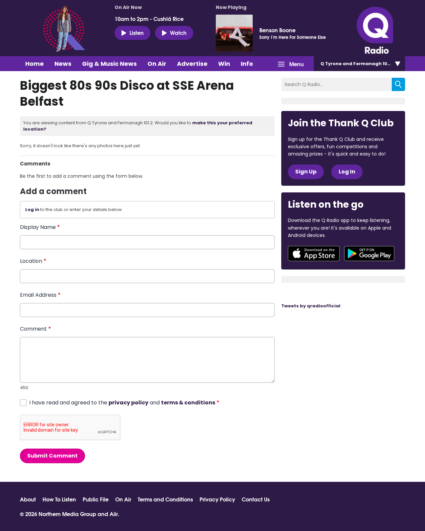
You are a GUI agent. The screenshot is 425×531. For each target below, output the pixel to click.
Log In (347, 171)
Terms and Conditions (165, 499)
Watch (178, 32)
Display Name (40, 227)
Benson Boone (277, 30)
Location (33, 261)
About (28, 499)
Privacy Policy (217, 499)
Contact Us (256, 499)
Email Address (40, 295)
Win (224, 63)
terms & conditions (188, 402)
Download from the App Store (314, 253)
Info (247, 63)
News (62, 63)
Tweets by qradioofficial (310, 306)
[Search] (398, 84)
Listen (136, 32)
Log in (32, 209)
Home (34, 63)
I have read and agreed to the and (124, 402)
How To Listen (59, 499)
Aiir (114, 513)
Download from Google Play (369, 253)
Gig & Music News (109, 63)
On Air (156, 63)
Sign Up (305, 171)
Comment (35, 329)
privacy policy (128, 402)
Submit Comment (52, 456)
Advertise (192, 63)
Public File (96, 499)
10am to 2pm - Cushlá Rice (149, 19)
